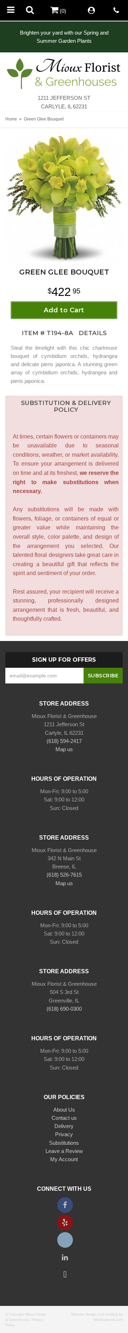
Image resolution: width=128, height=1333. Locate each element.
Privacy (64, 1134)
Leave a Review (64, 1151)
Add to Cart (64, 310)
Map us (64, 749)
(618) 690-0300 (64, 1009)
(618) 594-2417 (64, 741)
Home (11, 119)
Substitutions (64, 1143)
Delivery (64, 1126)
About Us (64, 1110)
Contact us (64, 1118)
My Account (64, 1159)
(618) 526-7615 (64, 875)
